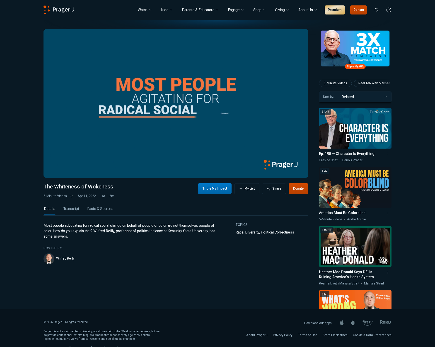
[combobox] (365, 97)
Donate (358, 10)
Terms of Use (307, 335)
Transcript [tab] (71, 209)
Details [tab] (49, 209)
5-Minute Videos (55, 196)
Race (240, 232)
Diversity (252, 232)
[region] (176, 103)
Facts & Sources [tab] (100, 209)
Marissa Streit (374, 283)
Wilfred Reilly (65, 258)
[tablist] (176, 211)
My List (249, 188)
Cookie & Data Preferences (372, 335)
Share (276, 188)
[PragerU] (59, 9)
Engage (234, 10)
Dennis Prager (352, 160)
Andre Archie (356, 219)
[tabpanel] (176, 243)
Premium (335, 10)
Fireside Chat (328, 160)
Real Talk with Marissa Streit (378, 83)
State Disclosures (335, 335)
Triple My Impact (215, 188)
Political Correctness (277, 232)
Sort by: (328, 97)
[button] (52, 170)
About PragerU (257, 335)
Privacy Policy (282, 335)
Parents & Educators (198, 10)
